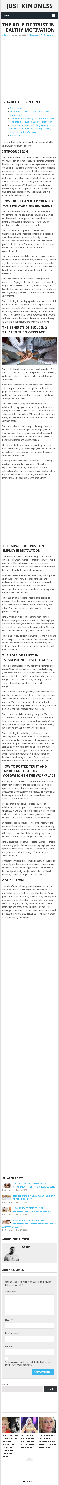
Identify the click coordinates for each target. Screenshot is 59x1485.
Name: (8, 1320)
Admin (5, 35)
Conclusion (15, 135)
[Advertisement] (29, 67)
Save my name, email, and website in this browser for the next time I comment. (28, 1363)
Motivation (33, 35)
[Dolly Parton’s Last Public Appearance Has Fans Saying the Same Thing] (47, 1425)
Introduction (16, 108)
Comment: (10, 1291)
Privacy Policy (29, 1481)
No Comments (47, 35)
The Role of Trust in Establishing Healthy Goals (32, 125)
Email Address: (12, 1333)
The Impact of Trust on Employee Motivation (31, 122)
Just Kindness (29, 6)
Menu (7, 15)
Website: (9, 1346)
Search (5, 1384)
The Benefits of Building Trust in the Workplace (32, 118)
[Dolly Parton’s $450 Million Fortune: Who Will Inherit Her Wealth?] (29, 1425)
